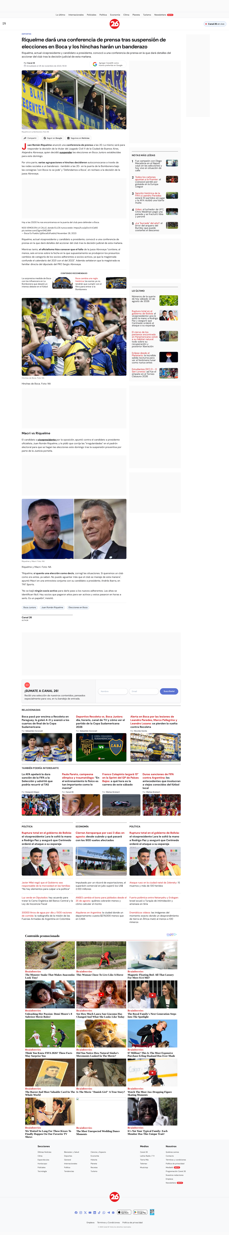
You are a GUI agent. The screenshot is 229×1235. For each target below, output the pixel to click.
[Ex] (85, 1212)
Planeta (94, 1163)
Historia (94, 1160)
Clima (40, 1156)
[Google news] (113, 1212)
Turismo (94, 1171)
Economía (82, 826)
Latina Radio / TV (147, 1156)
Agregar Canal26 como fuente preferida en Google (110, 64)
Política (27, 826)
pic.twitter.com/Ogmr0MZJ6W (36, 230)
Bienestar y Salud (71, 1152)
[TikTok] (99, 1212)
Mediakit (172, 1167)
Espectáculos (43, 1160)
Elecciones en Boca (78, 607)
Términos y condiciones (176, 1160)
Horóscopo (42, 1163)
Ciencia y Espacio (98, 1152)
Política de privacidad (175, 1163)
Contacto (170, 1156)
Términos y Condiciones (108, 1222)
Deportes (26, 34)
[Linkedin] (94, 1212)
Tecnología (42, 1171)
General (67, 1160)
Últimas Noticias (44, 1152)
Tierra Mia (144, 1160)
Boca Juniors (29, 607)
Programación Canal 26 (176, 1171)
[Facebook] (76, 1212)
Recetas (94, 1167)
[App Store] (124, 1212)
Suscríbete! (169, 691)
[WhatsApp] (104, 1212)
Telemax (143, 1163)
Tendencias (69, 1171)
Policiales (41, 1167)
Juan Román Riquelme (52, 607)
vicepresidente (46, 439)
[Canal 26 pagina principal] (115, 28)
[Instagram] (80, 1212)
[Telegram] (108, 1212)
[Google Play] (140, 1212)
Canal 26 (31, 63)
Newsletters (174, 1183)
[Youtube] (90, 1212)
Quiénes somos (172, 1152)
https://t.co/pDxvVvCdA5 (86, 227)
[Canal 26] (115, 1197)
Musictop (144, 1167)
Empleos (169, 1179)
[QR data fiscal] (152, 1214)
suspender (66, 152)
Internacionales (70, 1163)
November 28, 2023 (66, 233)
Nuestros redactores (174, 1175)
